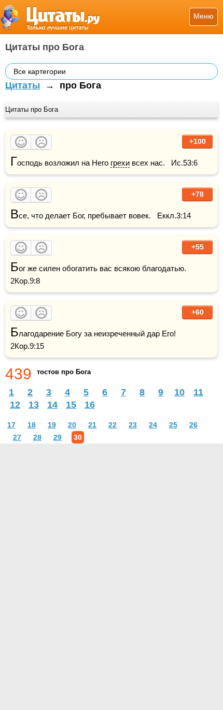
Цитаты (22, 85)
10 (179, 392)
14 (52, 405)
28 (37, 437)
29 (57, 437)
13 (34, 405)
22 (112, 425)
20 (72, 425)
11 (198, 392)
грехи (120, 162)
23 (133, 425)
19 (52, 425)
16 (90, 405)
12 (15, 405)
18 (31, 425)
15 (71, 405)
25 (173, 425)
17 (11, 425)
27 (17, 437)
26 (193, 425)
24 (153, 425)
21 (92, 425)
